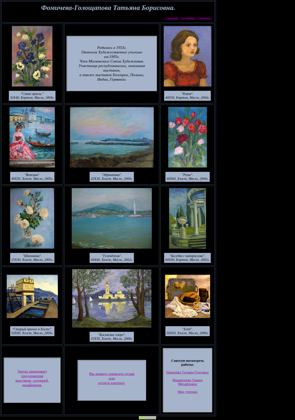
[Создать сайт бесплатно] (147, 418)
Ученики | (204, 18)
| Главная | (172, 18)
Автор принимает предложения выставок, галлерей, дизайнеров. (32, 378)
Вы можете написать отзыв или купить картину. (112, 378)
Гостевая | (189, 18)
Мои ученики (188, 392)
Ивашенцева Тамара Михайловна (188, 382)
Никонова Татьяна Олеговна (187, 372)
